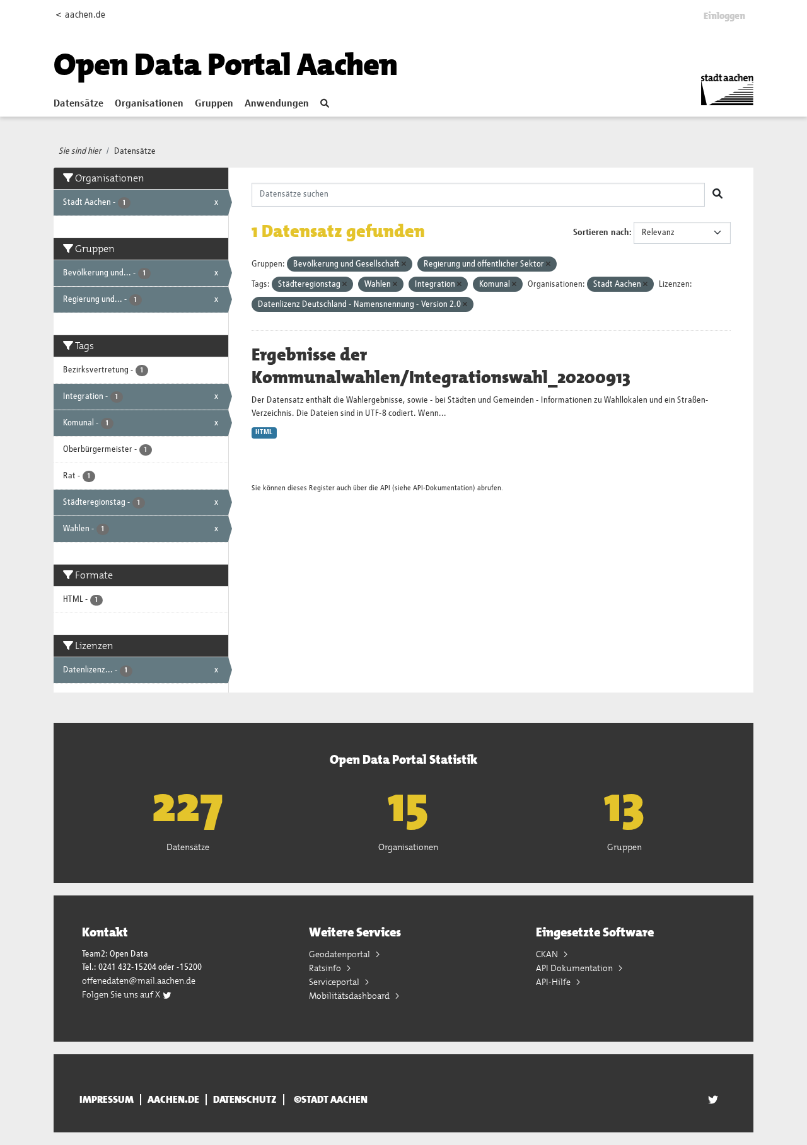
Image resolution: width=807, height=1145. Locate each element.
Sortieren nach (601, 232)
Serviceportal (335, 981)
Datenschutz (245, 1099)
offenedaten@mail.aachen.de (138, 980)
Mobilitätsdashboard (350, 995)
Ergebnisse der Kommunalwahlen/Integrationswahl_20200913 (441, 366)
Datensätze (78, 104)
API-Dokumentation (443, 488)
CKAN (548, 954)
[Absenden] (717, 195)
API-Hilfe (554, 981)
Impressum (106, 1099)
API (385, 488)
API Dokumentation (575, 968)
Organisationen (149, 104)
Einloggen (724, 15)
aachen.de (173, 1099)
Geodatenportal (340, 954)
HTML (263, 432)
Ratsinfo (326, 968)
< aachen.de (80, 15)
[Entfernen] (404, 264)
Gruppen (214, 104)
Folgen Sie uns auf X (122, 994)
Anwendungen (277, 104)
